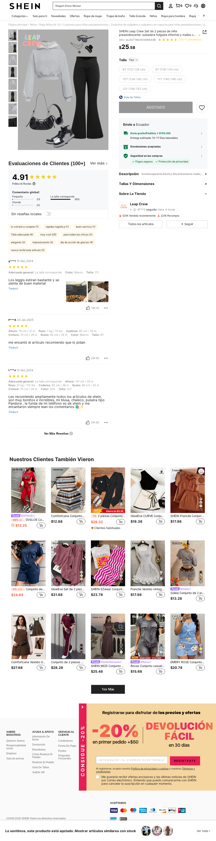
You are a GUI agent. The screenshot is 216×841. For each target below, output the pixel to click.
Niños (33, 24)
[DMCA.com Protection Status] (123, 818)
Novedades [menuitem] (58, 16)
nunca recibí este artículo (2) (28, 250)
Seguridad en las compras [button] (146, 155)
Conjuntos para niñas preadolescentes (85, 24)
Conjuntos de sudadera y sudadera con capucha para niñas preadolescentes (156, 24)
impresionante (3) (42, 242)
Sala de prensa (15, 758)
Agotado (155, 107)
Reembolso (39, 749)
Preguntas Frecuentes (64, 757)
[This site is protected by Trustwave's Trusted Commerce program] (113, 818)
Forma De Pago (67, 745)
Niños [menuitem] (153, 16)
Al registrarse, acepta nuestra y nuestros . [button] (145, 770)
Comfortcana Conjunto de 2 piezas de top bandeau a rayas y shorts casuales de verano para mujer (68, 516)
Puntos (62, 750)
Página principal (17, 24)
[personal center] (170, 5)
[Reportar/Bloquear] (105, 307)
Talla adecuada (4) (22, 234)
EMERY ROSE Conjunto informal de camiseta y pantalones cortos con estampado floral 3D (187, 662)
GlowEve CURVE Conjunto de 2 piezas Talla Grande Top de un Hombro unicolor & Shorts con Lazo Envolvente (148, 516)
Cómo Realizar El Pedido (42, 756)
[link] (178, 5)
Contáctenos (65, 740)
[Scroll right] (203, 16)
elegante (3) (18, 242)
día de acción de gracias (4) (76, 242)
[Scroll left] (198, 16)
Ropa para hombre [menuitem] (173, 16)
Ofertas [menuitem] (75, 16)
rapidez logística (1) (57, 226)
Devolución (38, 744)
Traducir (13, 288)
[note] (108, 511)
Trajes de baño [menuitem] (115, 16)
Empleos (11, 753)
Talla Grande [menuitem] (137, 16)
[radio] (134, 69)
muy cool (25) (48, 234)
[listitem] (28, 501)
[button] (195, 5)
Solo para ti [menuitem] (40, 16)
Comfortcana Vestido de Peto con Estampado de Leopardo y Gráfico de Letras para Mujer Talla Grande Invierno (28, 662)
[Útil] (87, 307)
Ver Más (108, 689)
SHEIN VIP (38, 772)
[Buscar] (159, 6)
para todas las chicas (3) (77, 234)
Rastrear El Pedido (43, 762)
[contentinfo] (162, 810)
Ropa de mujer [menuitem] (93, 16)
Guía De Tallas (40, 767)
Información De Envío (41, 738)
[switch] (47, 214)
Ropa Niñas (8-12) (50, 24)
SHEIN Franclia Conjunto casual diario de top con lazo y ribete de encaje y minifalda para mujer (187, 516)
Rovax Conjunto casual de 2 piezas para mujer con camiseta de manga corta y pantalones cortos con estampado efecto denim (148, 666)
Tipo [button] (131, 59)
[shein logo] (24, 6)
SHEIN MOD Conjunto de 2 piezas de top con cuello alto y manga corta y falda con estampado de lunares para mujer (108, 666)
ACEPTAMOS (118, 803)
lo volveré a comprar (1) (25, 226)
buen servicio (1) (85, 226)
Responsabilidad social (16, 747)
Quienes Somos (15, 740)
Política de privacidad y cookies (150, 768)
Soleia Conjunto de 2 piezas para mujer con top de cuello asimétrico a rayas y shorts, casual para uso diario (187, 593)
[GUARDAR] (202, 107)
